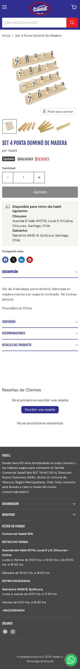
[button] (9, 126)
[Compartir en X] (13, 260)
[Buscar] (72, 23)
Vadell (12, 150)
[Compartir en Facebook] (5, 260)
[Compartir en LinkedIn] (21, 260)
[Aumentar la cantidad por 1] (39, 177)
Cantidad (8, 168)
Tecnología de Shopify (40, 661)
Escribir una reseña (40, 409)
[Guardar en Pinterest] (29, 260)
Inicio (6, 36)
